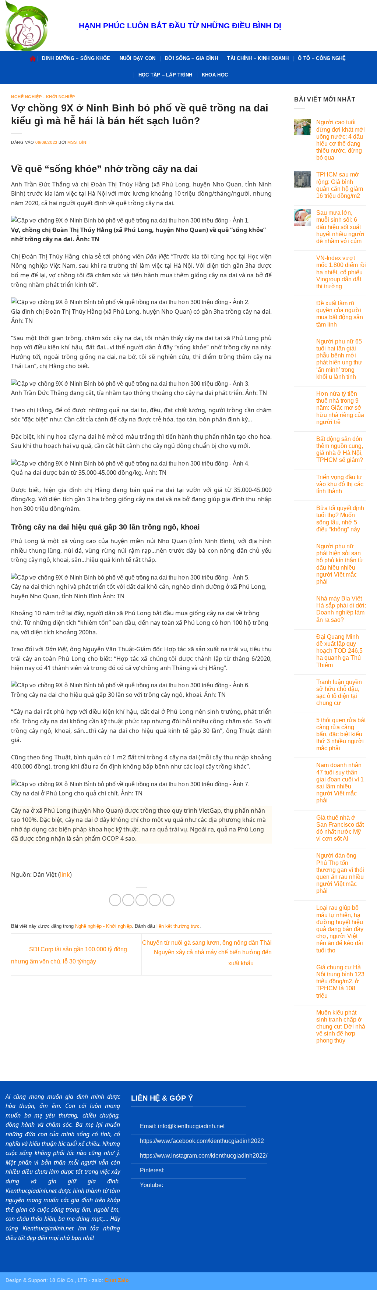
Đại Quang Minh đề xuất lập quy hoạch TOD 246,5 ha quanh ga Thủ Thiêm (339, 651)
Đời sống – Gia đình (191, 58)
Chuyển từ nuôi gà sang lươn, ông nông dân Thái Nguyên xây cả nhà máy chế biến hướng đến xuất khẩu (207, 953)
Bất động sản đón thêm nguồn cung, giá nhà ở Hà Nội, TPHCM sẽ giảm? (339, 449)
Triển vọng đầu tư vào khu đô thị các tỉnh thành (339, 484)
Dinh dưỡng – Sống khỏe (76, 58)
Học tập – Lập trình (165, 75)
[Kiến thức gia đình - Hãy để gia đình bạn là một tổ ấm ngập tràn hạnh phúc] (37, 25)
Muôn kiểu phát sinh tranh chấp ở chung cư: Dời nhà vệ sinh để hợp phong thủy (340, 1026)
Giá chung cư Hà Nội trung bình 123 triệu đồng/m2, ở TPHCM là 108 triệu (340, 981)
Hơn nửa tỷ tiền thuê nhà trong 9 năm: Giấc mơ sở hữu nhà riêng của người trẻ (340, 408)
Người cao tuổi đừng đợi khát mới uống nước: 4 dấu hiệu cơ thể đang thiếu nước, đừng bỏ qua (340, 140)
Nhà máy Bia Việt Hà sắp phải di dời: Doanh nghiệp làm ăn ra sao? (341, 609)
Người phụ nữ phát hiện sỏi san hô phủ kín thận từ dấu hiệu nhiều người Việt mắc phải (339, 564)
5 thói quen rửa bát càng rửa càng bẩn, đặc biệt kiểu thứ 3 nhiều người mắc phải (341, 734)
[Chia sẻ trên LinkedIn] (168, 900)
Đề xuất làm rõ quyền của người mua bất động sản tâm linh (339, 314)
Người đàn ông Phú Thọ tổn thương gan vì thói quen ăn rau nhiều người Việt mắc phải (340, 873)
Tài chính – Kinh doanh (258, 58)
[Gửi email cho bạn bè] (141, 900)
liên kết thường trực (178, 926)
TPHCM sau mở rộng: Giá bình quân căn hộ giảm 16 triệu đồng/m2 (339, 185)
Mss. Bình (78, 142)
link (65, 874)
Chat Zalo (117, 1280)
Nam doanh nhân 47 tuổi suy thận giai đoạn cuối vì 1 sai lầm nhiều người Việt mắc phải (340, 782)
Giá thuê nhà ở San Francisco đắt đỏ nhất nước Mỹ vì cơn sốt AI (340, 828)
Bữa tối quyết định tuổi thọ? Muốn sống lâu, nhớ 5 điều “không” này (340, 518)
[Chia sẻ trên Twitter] (128, 900)
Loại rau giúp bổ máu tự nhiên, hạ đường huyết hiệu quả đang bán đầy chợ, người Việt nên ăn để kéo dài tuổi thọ (339, 929)
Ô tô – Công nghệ (322, 58)
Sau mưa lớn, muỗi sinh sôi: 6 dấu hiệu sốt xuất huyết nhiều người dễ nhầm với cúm (340, 227)
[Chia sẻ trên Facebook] (115, 900)
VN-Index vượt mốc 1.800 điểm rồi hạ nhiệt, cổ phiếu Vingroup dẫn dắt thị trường (341, 272)
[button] (236, 75)
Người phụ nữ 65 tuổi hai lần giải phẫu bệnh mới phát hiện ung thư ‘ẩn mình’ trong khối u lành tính (339, 359)
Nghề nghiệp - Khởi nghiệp (43, 97)
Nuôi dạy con (138, 58)
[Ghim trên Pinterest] (155, 900)
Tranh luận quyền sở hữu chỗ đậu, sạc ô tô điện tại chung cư (339, 692)
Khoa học (215, 75)
